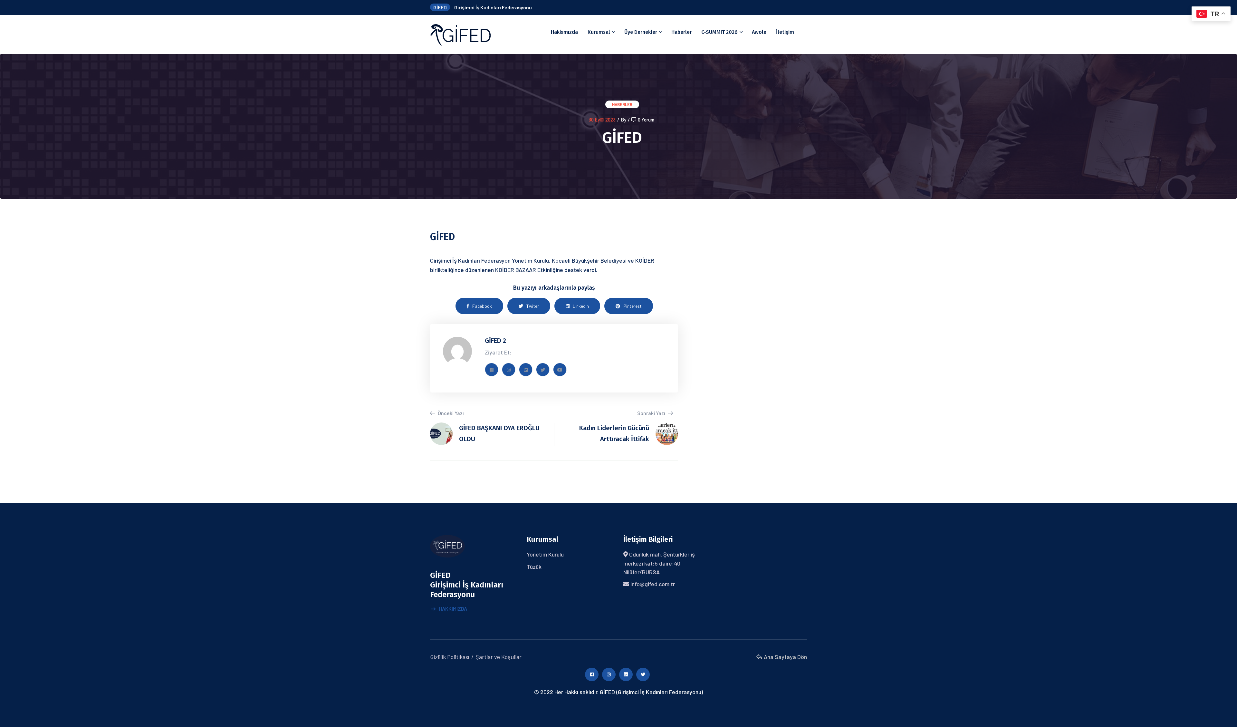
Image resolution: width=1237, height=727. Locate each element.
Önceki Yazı (450, 413)
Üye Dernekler (640, 32)
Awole (759, 32)
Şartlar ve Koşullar (498, 656)
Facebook (482, 306)
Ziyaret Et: (498, 352)
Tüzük (534, 566)
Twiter (532, 306)
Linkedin (581, 306)
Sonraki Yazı (651, 413)
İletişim (785, 32)
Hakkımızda (564, 32)
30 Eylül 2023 (602, 119)
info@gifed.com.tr (652, 583)
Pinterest (632, 306)
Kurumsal (599, 32)
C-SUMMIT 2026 (719, 32)
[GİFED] (460, 34)
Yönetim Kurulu (545, 554)
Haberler (681, 32)
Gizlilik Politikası (449, 656)
